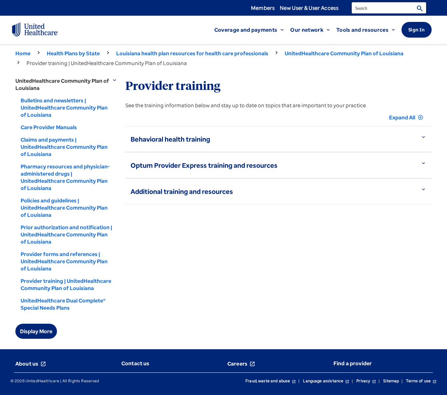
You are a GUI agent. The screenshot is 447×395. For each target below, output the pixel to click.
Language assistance (326, 381)
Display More (36, 331)
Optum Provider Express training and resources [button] (204, 165)
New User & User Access (309, 7)
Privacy (366, 381)
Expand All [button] (406, 117)
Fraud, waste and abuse (270, 381)
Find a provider (352, 363)
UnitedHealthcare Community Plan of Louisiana (344, 53)
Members (263, 7)
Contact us (135, 363)
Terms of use (421, 381)
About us (30, 363)
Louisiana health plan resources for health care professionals (192, 53)
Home (22, 53)
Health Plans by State (73, 53)
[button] (252, 29)
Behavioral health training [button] (170, 139)
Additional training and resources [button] (182, 191)
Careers (241, 363)
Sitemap (391, 381)
